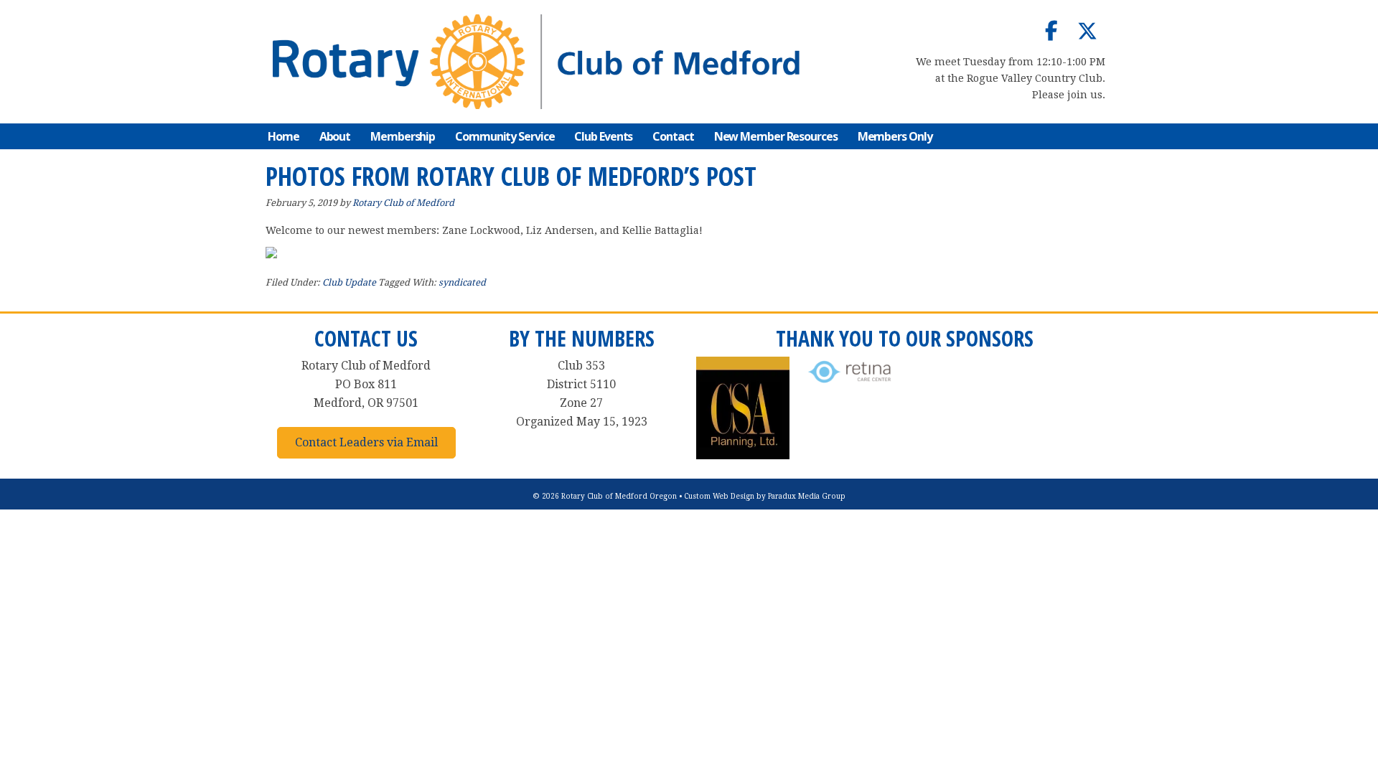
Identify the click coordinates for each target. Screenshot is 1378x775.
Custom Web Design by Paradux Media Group (764, 496)
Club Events (603, 136)
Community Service (504, 136)
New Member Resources (776, 136)
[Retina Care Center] (850, 383)
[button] (1051, 31)
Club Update (349, 282)
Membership (402, 136)
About (335, 136)
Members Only (895, 136)
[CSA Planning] (742, 455)
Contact (672, 136)
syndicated (462, 282)
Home (283, 136)
